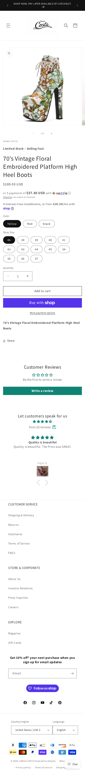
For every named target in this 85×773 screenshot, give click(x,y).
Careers (13, 607)
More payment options (42, 312)
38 (23, 240)
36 (23, 259)
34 (64, 249)
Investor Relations (20, 588)
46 (9, 240)
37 (36, 259)
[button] (8, 25)
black (47, 224)
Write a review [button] (42, 391)
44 (36, 249)
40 (50, 240)
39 (36, 240)
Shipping (7, 197)
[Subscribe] (72, 673)
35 (9, 259)
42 (9, 249)
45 (50, 249)
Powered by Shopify (45, 761)
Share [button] (11, 340)
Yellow (12, 224)
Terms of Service (19, 543)
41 (63, 240)
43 (23, 249)
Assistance (15, 534)
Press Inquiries (18, 597)
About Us (14, 579)
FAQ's (11, 553)
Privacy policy (23, 767)
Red (30, 224)
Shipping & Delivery (21, 515)
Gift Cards (14, 643)
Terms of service (43, 767)
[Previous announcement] (7, 5)
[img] (42, 421)
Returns (13, 525)
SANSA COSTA (26, 761)
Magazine (14, 633)
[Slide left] (33, 133)
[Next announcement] (77, 5)
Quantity (8, 268)
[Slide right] (51, 133)
